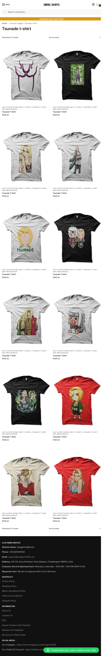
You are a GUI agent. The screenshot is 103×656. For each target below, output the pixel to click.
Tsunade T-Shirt (9, 112)
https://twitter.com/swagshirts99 (40, 649)
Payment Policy (9, 601)
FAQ (4, 620)
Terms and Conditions (12, 596)
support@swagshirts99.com (21, 557)
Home (4, 23)
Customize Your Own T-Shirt (51, 19)
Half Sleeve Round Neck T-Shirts (16, 107)
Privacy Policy (8, 581)
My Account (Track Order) (14, 635)
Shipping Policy (9, 586)
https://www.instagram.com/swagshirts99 (36, 645)
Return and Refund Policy (13, 591)
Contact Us (7, 615)
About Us (6, 610)
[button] (98, 5)
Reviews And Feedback (12, 630)
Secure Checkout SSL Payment (16, 625)
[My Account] (93, 4)
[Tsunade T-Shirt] (26, 73)
